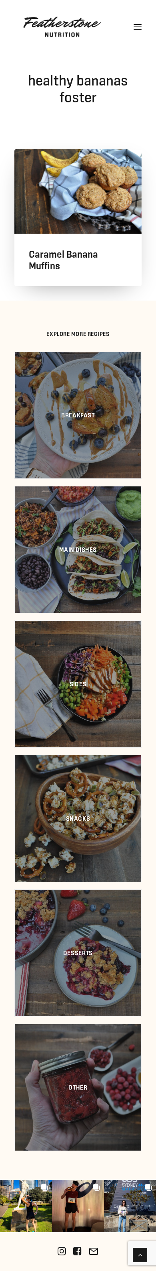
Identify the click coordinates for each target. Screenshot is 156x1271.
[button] (137, 27)
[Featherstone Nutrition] (62, 27)
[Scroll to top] (140, 1254)
